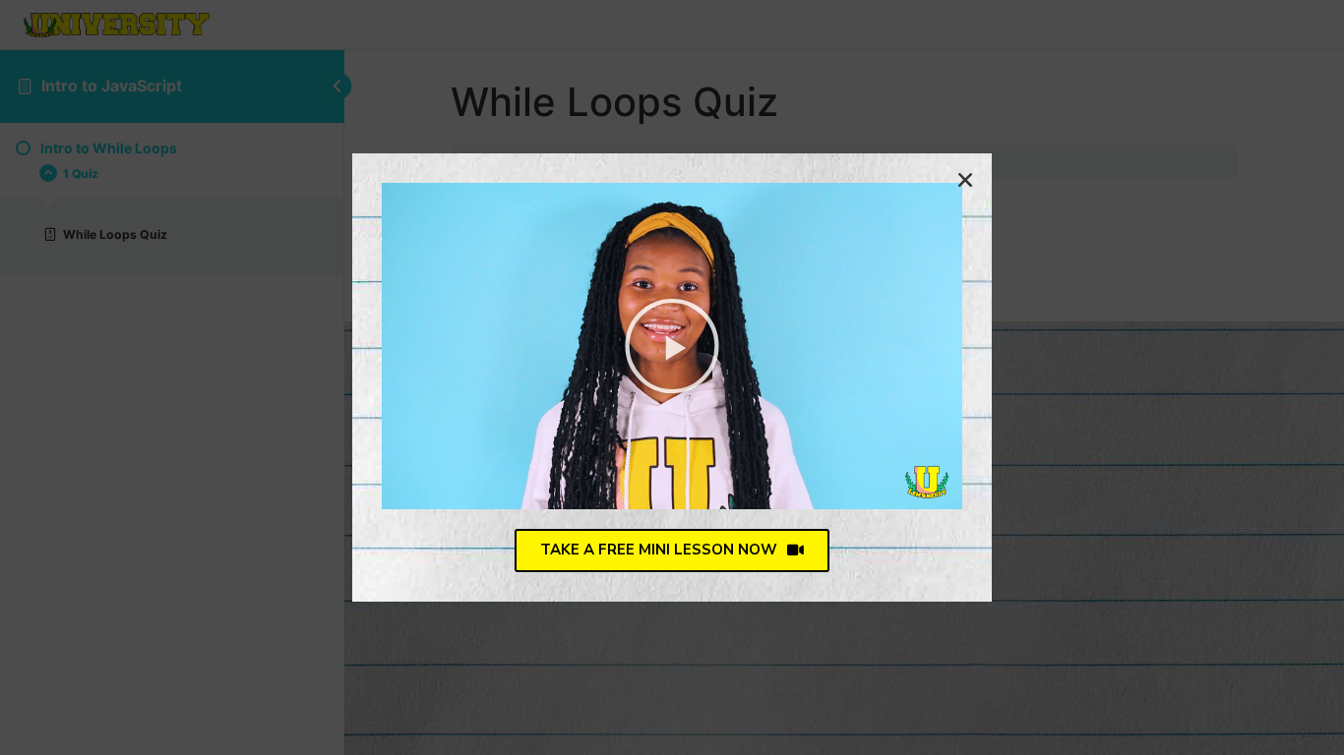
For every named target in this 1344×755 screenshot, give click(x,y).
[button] (672, 346)
